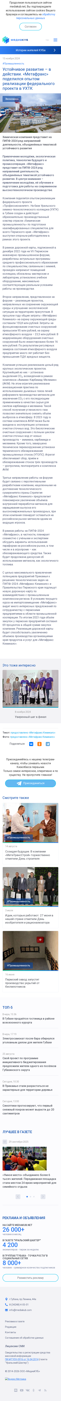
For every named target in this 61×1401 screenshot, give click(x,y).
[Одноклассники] (39, 744)
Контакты (10, 1332)
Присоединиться (33, 783)
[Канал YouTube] (22, 1391)
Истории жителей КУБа (30, 50)
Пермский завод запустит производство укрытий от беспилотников (22, 983)
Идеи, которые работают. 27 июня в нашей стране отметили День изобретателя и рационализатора (29, 919)
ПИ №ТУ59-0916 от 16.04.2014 (21, 1359)
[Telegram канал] (39, 1391)
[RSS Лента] (45, 1391)
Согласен (30, 26)
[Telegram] (48, 744)
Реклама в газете (15, 1321)
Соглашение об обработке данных (24, 1337)
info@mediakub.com (20, 1310)
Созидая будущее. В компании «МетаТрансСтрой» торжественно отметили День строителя (27, 855)
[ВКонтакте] (31, 744)
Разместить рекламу (30, 1277)
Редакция (10, 1327)
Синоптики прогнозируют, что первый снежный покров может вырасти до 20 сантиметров (28, 1109)
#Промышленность (13, 63)
